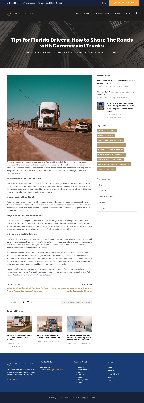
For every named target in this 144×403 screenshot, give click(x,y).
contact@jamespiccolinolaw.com (52, 370)
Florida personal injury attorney (111, 154)
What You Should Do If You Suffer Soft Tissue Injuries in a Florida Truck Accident (79, 338)
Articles (118, 13)
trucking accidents (106, 169)
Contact (128, 13)
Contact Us (30, 3)
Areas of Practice (103, 13)
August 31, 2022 (42, 341)
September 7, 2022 (13, 343)
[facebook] (102, 3)
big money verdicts (105, 135)
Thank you (81, 382)
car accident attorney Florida (110, 140)
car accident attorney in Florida (111, 145)
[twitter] (14, 379)
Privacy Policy (83, 380)
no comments (113, 52)
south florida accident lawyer (110, 159)
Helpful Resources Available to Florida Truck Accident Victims (19, 338)
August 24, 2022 (72, 343)
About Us (88, 13)
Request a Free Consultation (124, 3)
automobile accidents (107, 130)
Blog (44, 52)
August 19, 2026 (115, 114)
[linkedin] (105, 3)
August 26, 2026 (105, 87)
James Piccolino (32, 52)
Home (78, 13)
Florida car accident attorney (60, 52)
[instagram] (17, 379)
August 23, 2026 (105, 98)
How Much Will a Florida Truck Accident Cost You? (48, 337)
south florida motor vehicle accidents (113, 164)
